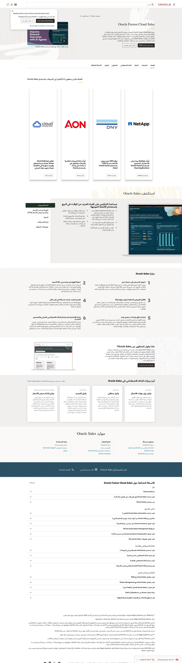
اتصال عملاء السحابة (61, 445)
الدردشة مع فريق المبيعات (165, 659)
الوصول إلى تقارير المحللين (146, 365)
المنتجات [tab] (144, 65)
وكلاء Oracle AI (149, 451)
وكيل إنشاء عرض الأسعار (43, 393)
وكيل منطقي (113, 393)
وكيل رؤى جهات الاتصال (141, 393)
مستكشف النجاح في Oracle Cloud (99, 451)
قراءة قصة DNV (112, 175)
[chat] (177, 659)
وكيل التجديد (80, 393)
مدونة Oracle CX (148, 445)
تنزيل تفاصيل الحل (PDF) (146, 45)
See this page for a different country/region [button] (42, 26)
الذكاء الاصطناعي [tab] (125, 65)
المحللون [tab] (114, 65)
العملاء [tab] (152, 65)
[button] (174, 4)
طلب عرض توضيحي (129, 45)
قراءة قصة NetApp (143, 175)
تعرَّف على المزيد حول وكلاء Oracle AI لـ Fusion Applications (46, 381)
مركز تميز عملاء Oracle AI (146, 454)
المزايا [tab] (136, 65)
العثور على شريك (105, 448)
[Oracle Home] (164, 4)
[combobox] (91, 4)
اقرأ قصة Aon (80, 175)
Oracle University (104, 454)
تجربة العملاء (85, 16)
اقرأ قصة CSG (48, 175)
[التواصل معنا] (8, 4)
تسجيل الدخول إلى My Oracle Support (55, 448)
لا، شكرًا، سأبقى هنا (28, 21)
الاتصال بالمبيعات (64, 470)
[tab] (40, 205)
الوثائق (65, 451)
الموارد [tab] (106, 65)
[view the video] (47, 33)
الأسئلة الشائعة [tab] (96, 65)
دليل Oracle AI (105, 445)
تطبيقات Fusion (95, 16)
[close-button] (137, 660)
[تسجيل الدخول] (12, 4)
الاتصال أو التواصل (145, 659)
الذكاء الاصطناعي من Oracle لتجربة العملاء (141, 448)
